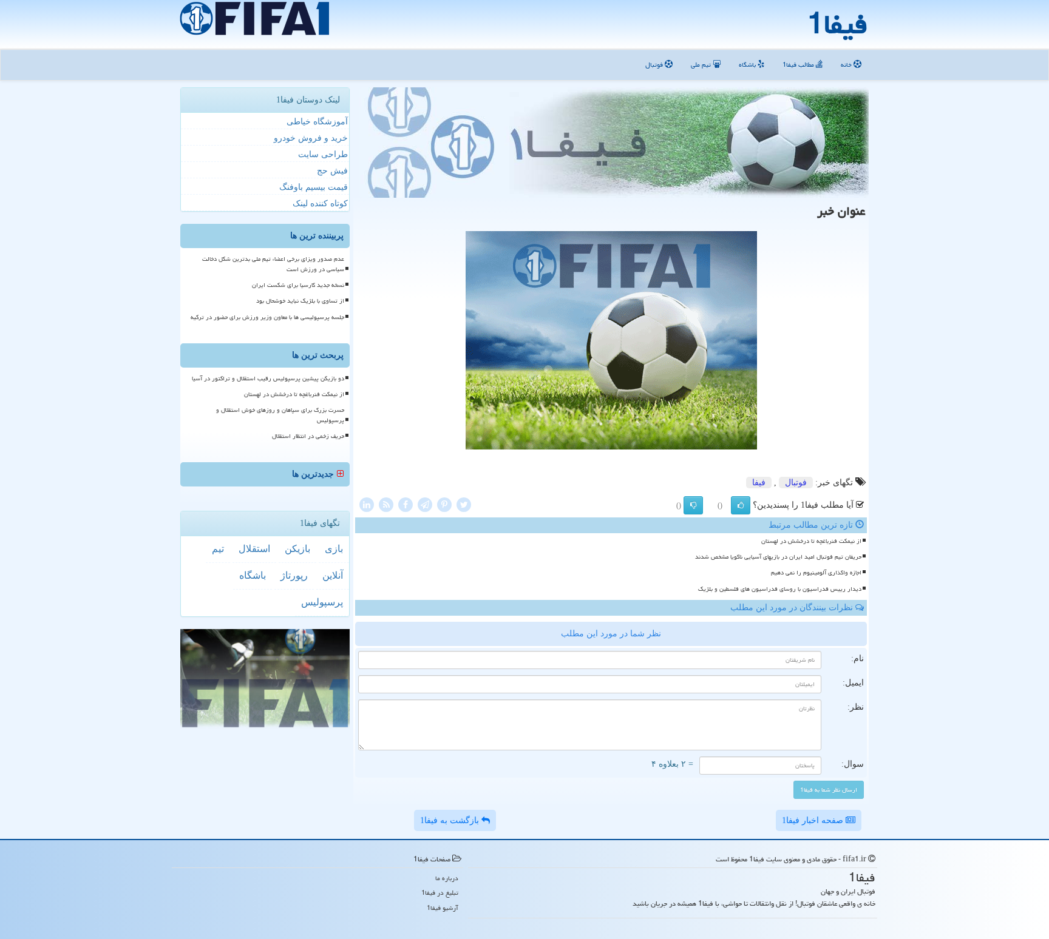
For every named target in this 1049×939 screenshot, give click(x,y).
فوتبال (655, 64)
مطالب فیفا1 (799, 64)
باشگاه (748, 64)
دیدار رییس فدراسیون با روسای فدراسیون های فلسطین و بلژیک (779, 589)
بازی (334, 549)
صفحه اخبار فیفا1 (814, 820)
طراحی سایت (323, 154)
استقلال (254, 549)
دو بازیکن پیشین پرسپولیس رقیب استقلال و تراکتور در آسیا (268, 378)
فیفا (759, 482)
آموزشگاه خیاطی (317, 121)
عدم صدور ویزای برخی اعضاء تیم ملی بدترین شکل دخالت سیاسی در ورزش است (273, 264)
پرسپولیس (322, 602)
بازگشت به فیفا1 (450, 820)
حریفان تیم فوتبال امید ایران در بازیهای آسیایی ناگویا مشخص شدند (778, 557)
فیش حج (332, 170)
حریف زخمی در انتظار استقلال (308, 436)
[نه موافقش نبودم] (693, 505)
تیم (218, 549)
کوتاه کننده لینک (320, 203)
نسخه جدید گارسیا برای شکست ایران (298, 285)
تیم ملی (702, 64)
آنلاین (332, 575)
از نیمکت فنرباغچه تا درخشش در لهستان (811, 541)
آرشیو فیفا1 (442, 907)
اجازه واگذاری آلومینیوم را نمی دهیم (816, 573)
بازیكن (297, 549)
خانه (847, 64)
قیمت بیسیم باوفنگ (313, 187)
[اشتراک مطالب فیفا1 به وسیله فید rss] (386, 503)
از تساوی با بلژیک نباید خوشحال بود (300, 301)
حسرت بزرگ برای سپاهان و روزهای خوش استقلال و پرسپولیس (280, 415)
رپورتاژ (294, 575)
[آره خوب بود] (740, 505)
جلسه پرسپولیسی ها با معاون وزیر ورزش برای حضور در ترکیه (267, 317)
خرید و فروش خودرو (311, 138)
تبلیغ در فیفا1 (439, 892)
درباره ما (446, 878)
